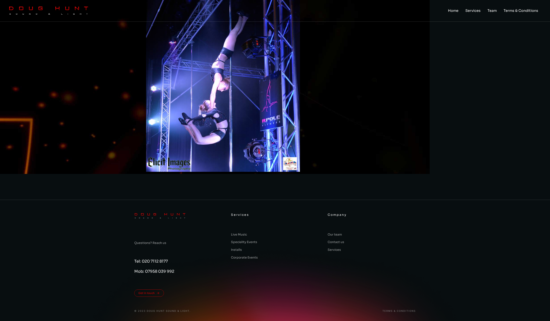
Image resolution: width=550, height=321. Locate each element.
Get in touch (146, 293)
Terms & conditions (399, 311)
